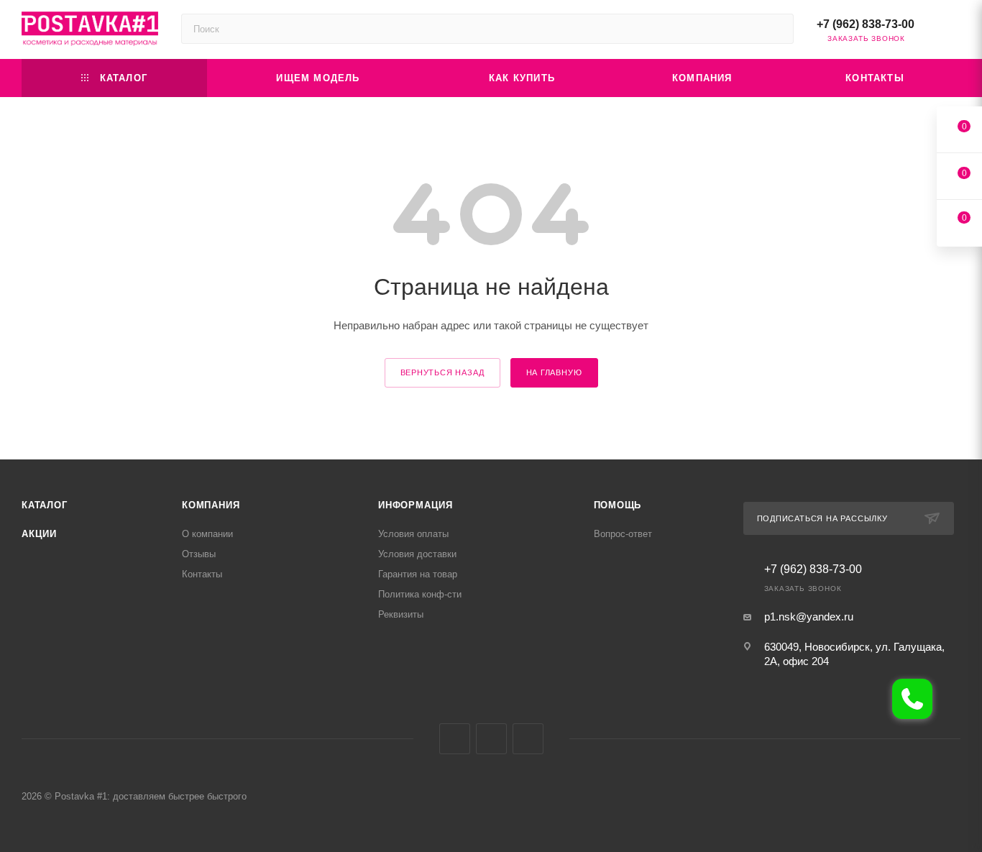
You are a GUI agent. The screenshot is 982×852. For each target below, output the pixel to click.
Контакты (202, 574)
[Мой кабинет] (953, 32)
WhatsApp (528, 738)
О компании (207, 533)
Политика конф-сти (420, 594)
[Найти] (776, 29)
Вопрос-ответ (623, 533)
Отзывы (199, 554)
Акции (39, 533)
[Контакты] (912, 699)
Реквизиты (400, 614)
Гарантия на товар (417, 574)
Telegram (491, 738)
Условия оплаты (413, 533)
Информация (415, 505)
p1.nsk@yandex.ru (808, 616)
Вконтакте (454, 738)
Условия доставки (417, 554)
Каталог (45, 505)
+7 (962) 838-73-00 (865, 24)
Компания (210, 505)
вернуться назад (442, 372)
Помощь (618, 505)
